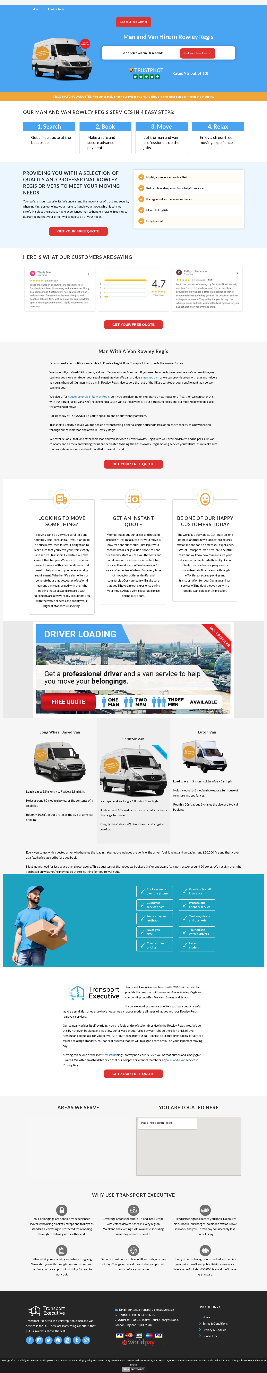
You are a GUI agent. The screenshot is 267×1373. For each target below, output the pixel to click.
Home (206, 1317)
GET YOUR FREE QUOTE (133, 464)
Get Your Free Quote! (133, 21)
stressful (109, 1055)
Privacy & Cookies (214, 1329)
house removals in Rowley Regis (89, 396)
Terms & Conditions (215, 1323)
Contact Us (209, 1336)
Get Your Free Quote (78, 231)
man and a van (176, 1060)
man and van (151, 377)
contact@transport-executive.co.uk (151, 1309)
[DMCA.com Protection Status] (133, 1370)
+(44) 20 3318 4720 (142, 1314)
